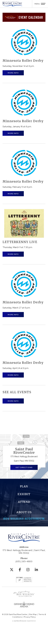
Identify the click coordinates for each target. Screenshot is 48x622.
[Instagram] (28, 569)
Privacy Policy (30, 617)
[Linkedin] (36, 569)
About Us (24, 512)
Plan (24, 486)
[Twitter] (12, 569)
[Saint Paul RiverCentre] (12, 3)
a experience (24, 621)
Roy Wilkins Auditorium (24, 518)
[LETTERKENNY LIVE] (24, 223)
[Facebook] (20, 569)
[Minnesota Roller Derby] (24, 42)
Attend (24, 502)
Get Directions (24, 467)
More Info (13, 73)
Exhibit (24, 494)
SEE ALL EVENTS (17, 392)
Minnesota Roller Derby (23, 61)
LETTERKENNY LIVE (20, 242)
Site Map (33, 614)
